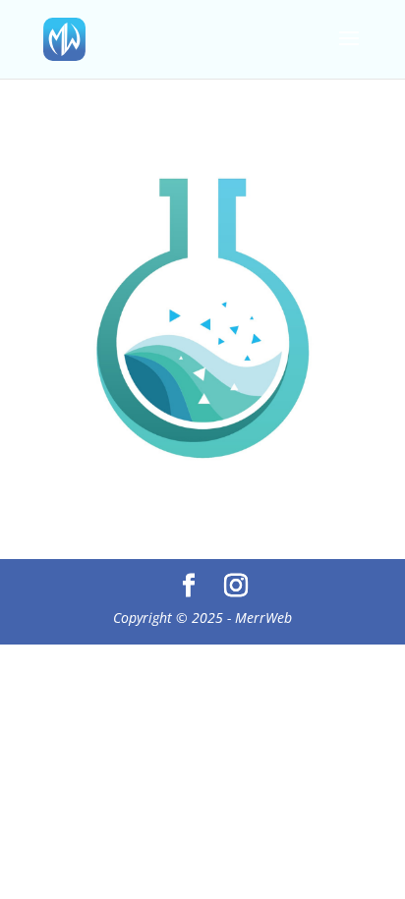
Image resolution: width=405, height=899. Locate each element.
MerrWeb (263, 617)
